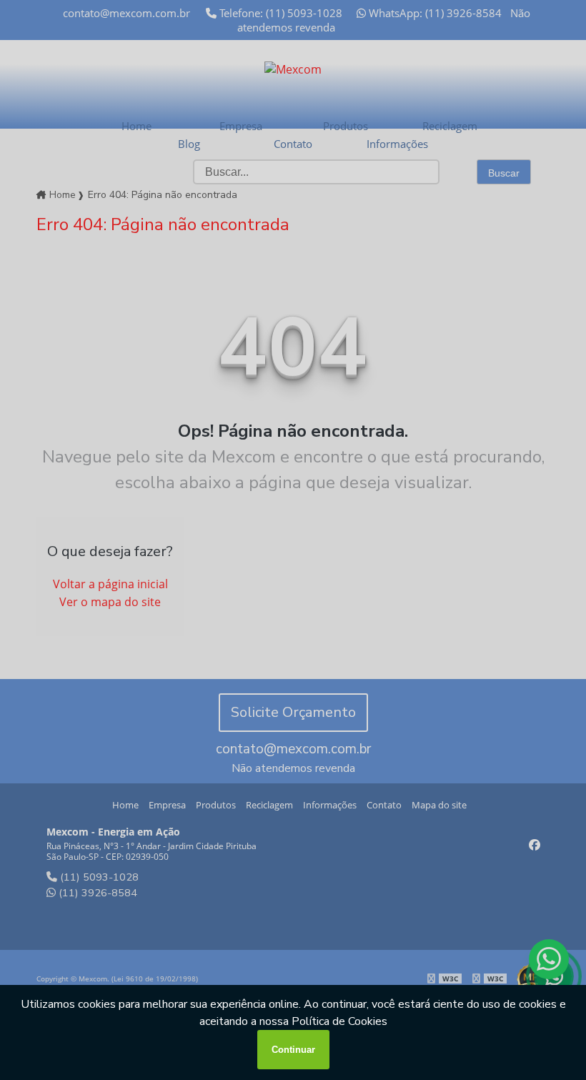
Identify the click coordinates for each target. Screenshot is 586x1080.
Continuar (293, 1049)
